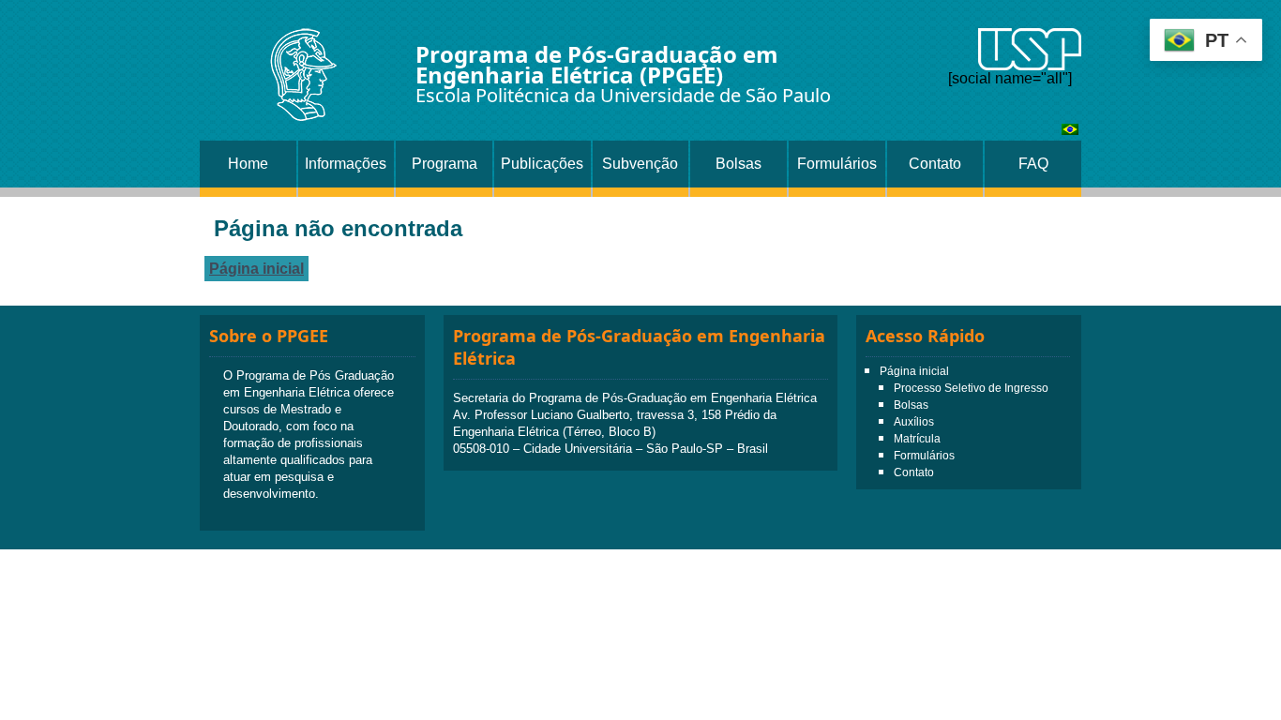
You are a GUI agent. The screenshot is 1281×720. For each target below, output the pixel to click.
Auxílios (914, 421)
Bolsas (738, 164)
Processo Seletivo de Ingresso (971, 388)
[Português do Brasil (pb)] (1070, 130)
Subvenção (640, 164)
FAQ (1033, 164)
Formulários (837, 164)
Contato (935, 164)
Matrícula (917, 438)
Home (248, 164)
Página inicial (256, 269)
